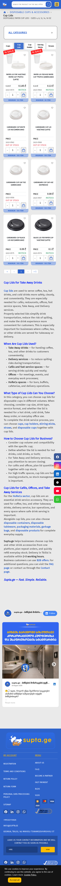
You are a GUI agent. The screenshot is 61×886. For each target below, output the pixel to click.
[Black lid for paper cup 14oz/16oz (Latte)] (43, 225)
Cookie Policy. (30, 875)
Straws (51, 46)
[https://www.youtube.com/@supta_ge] (57, 490)
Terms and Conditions (14, 771)
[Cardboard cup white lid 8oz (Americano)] (15, 114)
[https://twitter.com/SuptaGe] (57, 482)
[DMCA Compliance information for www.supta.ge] (50, 862)
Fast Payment (41, 782)
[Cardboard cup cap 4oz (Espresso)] (43, 170)
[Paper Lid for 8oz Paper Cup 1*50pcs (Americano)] (43, 62)
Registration (9, 764)
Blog (37, 789)
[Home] (30, 740)
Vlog (37, 795)
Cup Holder (29, 46)
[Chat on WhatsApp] (57, 499)
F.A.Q (37, 769)
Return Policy (10, 779)
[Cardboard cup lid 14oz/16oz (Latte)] (43, 114)
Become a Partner (43, 776)
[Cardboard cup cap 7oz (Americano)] (15, 170)
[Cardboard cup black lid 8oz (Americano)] (15, 225)
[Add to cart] (23, 95)
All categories (18, 32)
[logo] (4, 4)
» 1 (35, 271)
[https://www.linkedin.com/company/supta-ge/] (57, 473)
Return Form (9, 786)
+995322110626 (9, 820)
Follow (52, 613)
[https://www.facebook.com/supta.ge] (57, 456)
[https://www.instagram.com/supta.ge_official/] (57, 465)
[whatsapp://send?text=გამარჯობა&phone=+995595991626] (24, 812)
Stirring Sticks (40, 46)
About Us (39, 763)
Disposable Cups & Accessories (29, 12)
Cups (8, 46)
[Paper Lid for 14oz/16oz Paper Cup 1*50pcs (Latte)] (15, 62)
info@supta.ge (10, 826)
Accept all (15, 880)
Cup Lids (19, 46)
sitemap (7, 804)
